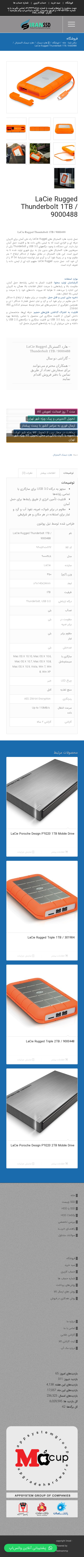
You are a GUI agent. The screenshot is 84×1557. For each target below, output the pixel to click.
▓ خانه (74, 1195)
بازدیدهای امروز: (68, 1374)
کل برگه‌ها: (71, 1407)
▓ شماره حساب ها (68, 1278)
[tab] (68, 473)
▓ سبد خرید (71, 1265)
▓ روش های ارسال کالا (66, 1291)
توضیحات (68, 473)
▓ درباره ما (72, 1321)
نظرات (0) (27, 473)
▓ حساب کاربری (69, 1272)
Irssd (68, 1541)
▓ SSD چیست (70, 1202)
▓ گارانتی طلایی (69, 1335)
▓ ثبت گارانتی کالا (68, 1341)
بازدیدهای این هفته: (66, 1385)
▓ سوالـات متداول (68, 1235)
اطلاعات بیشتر (48, 473)
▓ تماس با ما (71, 1328)
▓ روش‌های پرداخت (67, 1285)
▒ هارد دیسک (43, 42)
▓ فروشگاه (72, 1258)
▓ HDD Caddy (69, 1215)
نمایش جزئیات (24, 852)
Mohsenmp (62, 1551)
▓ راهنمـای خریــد (68, 1229)
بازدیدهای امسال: (67, 1396)
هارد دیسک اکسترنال (24, 42)
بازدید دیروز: (70, 1379)
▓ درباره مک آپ (69, 1348)
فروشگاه (72, 38)
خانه (64, 42)
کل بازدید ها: (70, 1401)
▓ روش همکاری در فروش (64, 1298)
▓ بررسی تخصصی (68, 1222)
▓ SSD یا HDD (70, 1208)
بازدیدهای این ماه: (67, 1390)
